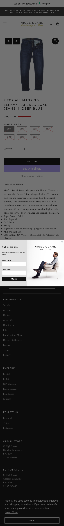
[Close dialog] (62, 241)
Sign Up (14, 279)
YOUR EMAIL (6, 269)
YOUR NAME (6, 261)
